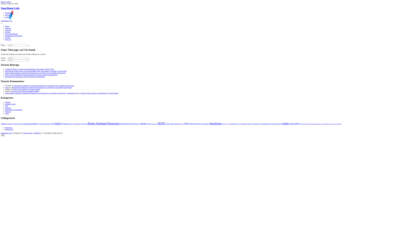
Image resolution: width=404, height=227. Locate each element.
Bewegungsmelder (30, 124)
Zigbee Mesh (304, 124)
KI (157, 124)
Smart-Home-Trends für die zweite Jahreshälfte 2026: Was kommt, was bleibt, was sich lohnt (36, 71)
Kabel (150, 124)
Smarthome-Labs (10, 8)
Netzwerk (193, 124)
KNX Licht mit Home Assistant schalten (26, 89)
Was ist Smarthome (11, 34)
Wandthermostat (266, 124)
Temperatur (233, 124)
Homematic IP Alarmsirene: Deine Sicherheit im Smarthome (25, 77)
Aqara (15, 124)
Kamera (154, 124)
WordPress (37, 133)
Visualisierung (256, 124)
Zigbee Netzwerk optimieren (315, 124)
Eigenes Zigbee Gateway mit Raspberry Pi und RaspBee (99, 93)
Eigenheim (46, 124)
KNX (161, 123)
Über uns (8, 39)
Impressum (8, 128)
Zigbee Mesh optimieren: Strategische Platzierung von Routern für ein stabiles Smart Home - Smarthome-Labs (41, 93)
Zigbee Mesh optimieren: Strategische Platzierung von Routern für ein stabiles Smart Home (35, 73)
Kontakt (7, 38)
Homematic (113, 123)
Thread (239, 124)
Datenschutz (9, 129)
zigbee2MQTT (294, 124)
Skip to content (6, 2)
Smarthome (215, 123)
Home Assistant (97, 123)
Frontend (64, 124)
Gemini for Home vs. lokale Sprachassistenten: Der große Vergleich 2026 (29, 69)
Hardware (78, 124)
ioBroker (143, 123)
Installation (135, 124)
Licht (167, 124)
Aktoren (8, 32)
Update (248, 124)
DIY (6, 106)
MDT (186, 123)
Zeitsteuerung (276, 124)
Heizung (84, 124)
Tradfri (244, 124)
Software (8, 28)
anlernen (10, 124)
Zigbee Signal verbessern (335, 124)
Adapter (4, 124)
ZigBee (285, 123)
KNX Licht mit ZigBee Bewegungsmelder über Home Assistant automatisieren (31, 75)
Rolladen (206, 124)
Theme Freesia (27, 133)
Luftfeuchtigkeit (175, 124)
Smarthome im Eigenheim (13, 36)
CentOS (40, 124)
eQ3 (52, 124)
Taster (7, 113)
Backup (20, 124)
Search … (4, 45)
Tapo (228, 124)
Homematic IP (126, 124)
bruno (7, 87)
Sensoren (8, 30)
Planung (199, 124)
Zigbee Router (325, 124)
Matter (182, 124)
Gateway (71, 124)
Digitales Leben (10, 104)
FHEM (57, 123)
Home (7, 26)
